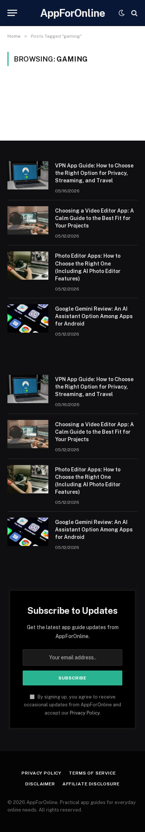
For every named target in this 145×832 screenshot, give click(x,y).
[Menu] (12, 12)
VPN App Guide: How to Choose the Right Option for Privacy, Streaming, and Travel (94, 173)
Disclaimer (40, 784)
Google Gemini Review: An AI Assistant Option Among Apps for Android (94, 316)
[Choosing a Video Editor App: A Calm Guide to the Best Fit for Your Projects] (27, 220)
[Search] (134, 12)
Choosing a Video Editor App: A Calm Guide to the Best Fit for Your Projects (94, 218)
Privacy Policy (85, 713)
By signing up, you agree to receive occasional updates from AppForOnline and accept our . (72, 705)
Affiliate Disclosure (91, 784)
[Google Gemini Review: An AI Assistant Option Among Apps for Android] (27, 318)
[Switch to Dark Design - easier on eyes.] (121, 13)
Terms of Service (92, 773)
